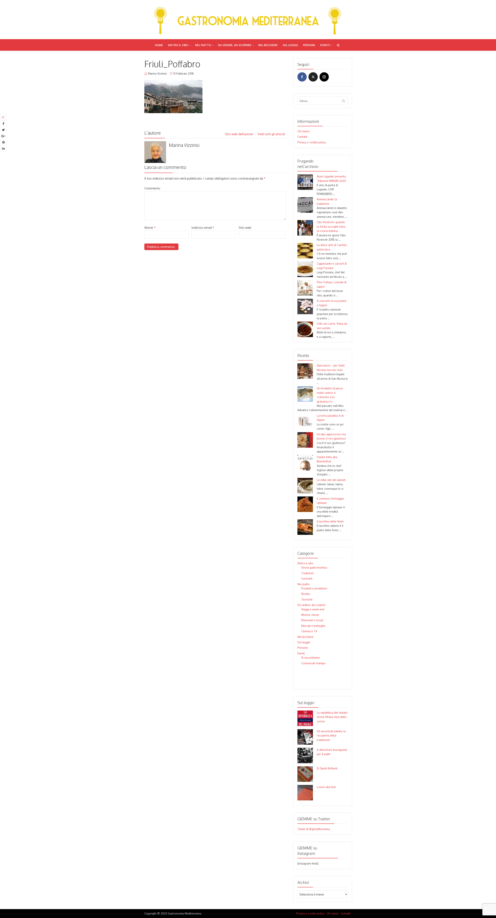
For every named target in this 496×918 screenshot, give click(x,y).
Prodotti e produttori (314, 588)
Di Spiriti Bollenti (327, 768)
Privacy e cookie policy (311, 142)
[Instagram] (324, 77)
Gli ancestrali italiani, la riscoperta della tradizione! (331, 736)
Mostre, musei (310, 614)
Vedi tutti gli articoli (272, 134)
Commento (152, 188)
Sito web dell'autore (239, 134)
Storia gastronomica (314, 567)
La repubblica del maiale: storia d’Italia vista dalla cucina (332, 717)
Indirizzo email (202, 228)
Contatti (302, 136)
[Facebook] (302, 77)
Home (159, 45)
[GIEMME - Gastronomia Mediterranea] (248, 19)
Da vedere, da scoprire (234, 45)
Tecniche (307, 599)
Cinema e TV (309, 631)
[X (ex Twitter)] (313, 77)
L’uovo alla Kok (326, 787)
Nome (150, 228)
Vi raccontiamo (310, 657)
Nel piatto (203, 45)
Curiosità (306, 578)
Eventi (325, 45)
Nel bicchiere (268, 45)
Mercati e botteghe (313, 625)
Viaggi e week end (312, 609)
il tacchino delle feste (330, 521)
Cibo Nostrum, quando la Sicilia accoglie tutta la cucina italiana (331, 226)
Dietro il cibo (178, 45)
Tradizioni (307, 573)
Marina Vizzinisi (157, 73)
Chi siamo (303, 131)
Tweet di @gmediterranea (313, 829)
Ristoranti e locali (312, 620)
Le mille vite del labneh (331, 480)
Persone (309, 45)
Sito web (245, 228)
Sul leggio (290, 45)
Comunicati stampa (313, 663)
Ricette (305, 593)
